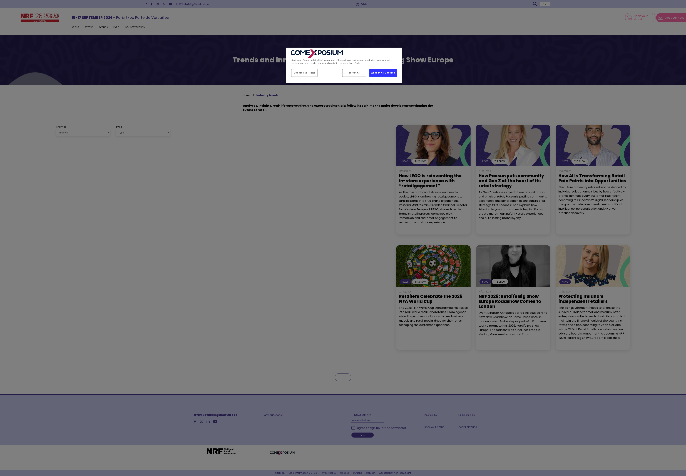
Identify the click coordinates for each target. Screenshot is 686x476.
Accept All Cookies (383, 72)
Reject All (355, 72)
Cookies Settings (304, 72)
